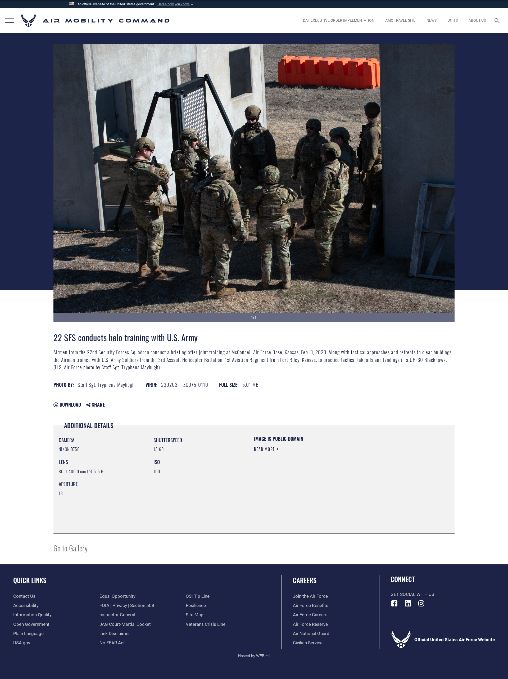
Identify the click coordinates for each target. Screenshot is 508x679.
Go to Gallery (70, 548)
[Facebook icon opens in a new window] (394, 603)
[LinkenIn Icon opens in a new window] (408, 603)
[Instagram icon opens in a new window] (421, 603)
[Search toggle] (497, 20)
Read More (265, 449)
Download (69, 404)
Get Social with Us (412, 594)
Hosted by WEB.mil (254, 656)
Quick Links (29, 580)
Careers (304, 580)
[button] (175, 4)
